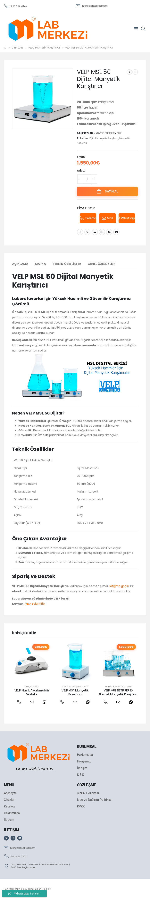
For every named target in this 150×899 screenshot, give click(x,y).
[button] (143, 29)
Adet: (81, 171)
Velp (118, 132)
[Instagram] (13, 838)
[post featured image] (31, 661)
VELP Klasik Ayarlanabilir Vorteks (31, 692)
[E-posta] (31, 702)
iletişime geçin (119, 586)
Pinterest (109, 232)
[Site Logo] (48, 28)
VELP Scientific (35, 604)
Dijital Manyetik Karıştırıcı (103, 138)
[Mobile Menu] (137, 28)
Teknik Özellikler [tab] (67, 264)
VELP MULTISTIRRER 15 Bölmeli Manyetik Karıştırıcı (118, 692)
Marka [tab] (40, 264)
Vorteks (34, 686)
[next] (135, 72)
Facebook (80, 232)
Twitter (87, 232)
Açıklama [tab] (20, 264)
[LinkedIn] (19, 838)
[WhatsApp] (44, 702)
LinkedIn (95, 232)
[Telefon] (19, 702)
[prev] (129, 72)
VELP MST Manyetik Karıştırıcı (75, 692)
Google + (102, 232)
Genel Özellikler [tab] (101, 264)
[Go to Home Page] (5, 47)
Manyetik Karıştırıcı (104, 132)
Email (116, 232)
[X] (6, 838)
